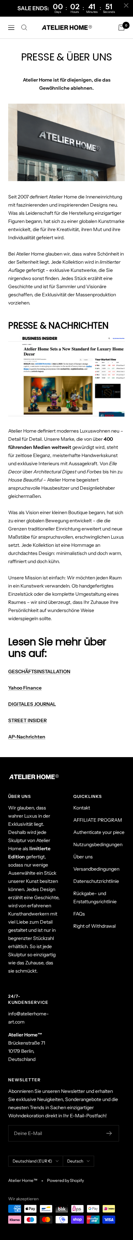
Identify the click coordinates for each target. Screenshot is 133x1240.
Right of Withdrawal (94, 926)
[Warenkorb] (121, 27)
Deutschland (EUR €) (32, 1161)
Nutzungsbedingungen (97, 844)
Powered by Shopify (65, 1180)
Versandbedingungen (96, 869)
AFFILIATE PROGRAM (97, 820)
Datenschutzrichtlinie (96, 881)
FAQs (79, 914)
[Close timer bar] (126, 5)
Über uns (83, 857)
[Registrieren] (109, 1133)
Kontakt (81, 808)
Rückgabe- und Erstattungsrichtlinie (95, 897)
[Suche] (24, 27)
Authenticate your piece (98, 832)
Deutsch (75, 1161)
